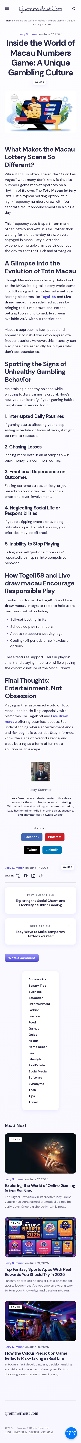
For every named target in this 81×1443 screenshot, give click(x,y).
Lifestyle (35, 1059)
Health (33, 1041)
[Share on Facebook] (25, 876)
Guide (33, 1034)
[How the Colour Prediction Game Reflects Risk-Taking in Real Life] (40, 1321)
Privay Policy (20, 1431)
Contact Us (47, 1431)
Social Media (37, 1071)
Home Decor (38, 1047)
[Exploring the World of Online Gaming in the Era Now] (40, 1153)
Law (31, 1053)
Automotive (37, 979)
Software (35, 1077)
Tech (32, 1090)
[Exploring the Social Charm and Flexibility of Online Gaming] (40, 900)
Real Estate (37, 1065)
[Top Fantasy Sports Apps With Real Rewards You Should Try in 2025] (40, 1237)
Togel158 (48, 296)
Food (32, 1022)
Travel (33, 1102)
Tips (32, 1096)
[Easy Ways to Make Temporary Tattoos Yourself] (40, 931)
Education (36, 998)
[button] (7, 8)
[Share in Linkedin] (33, 876)
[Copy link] (41, 876)
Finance (34, 1016)
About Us (34, 1431)
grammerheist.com (40, 8)
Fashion (34, 1010)
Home (9, 20)
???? (71, 1433)
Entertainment (39, 1004)
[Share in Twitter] (18, 876)
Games (39, 82)
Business (35, 992)
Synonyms (36, 1084)
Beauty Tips (37, 985)
